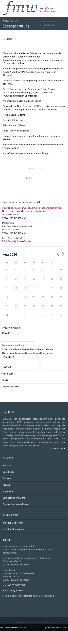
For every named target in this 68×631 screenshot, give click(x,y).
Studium (6, 380)
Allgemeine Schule (11, 386)
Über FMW (8, 472)
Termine (6, 478)
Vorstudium (7, 374)
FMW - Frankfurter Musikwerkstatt (37, 622)
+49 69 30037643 (15, 238)
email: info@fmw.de (12, 590)
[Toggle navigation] (62, 8)
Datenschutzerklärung (35, 353)
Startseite (7, 465)
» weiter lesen (58, 448)
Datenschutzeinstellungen (15, 504)
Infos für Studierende (13, 529)
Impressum (8, 491)
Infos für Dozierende (13, 522)
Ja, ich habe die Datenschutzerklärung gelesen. (28, 349)
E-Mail (6, 333)
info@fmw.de (8, 241)
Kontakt (6, 484)
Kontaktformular (24, 241)
